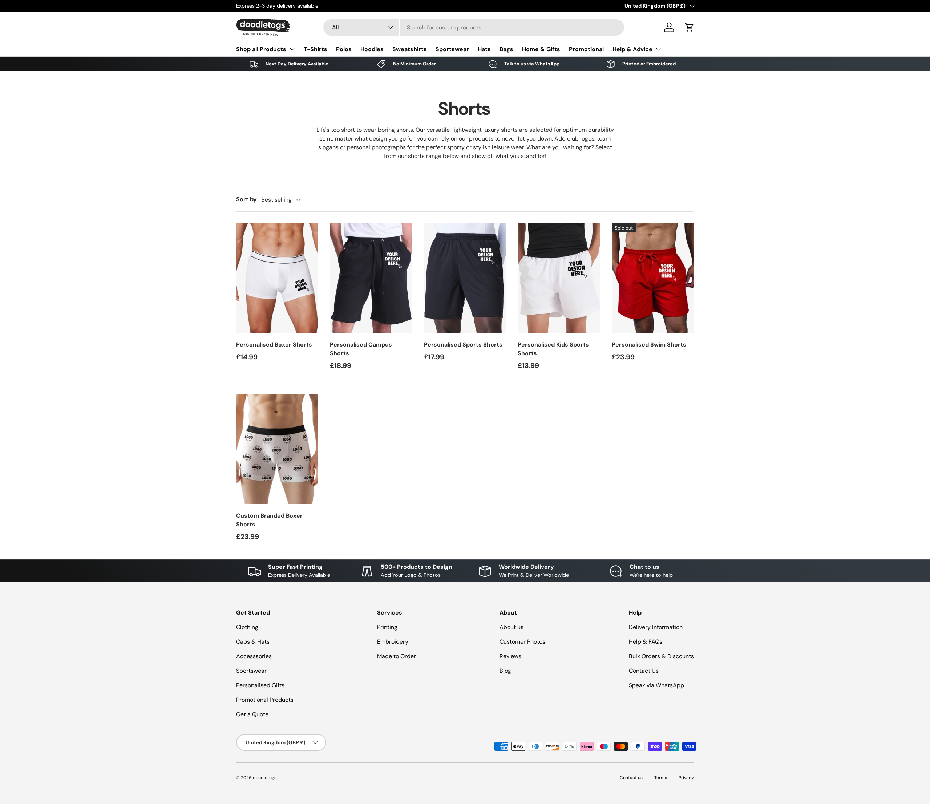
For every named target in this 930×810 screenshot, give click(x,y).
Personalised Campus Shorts (361, 349)
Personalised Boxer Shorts (274, 344)
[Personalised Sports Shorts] (465, 278)
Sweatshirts (409, 49)
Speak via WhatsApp (656, 685)
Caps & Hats (253, 641)
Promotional (586, 49)
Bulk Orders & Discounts (661, 656)
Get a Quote (252, 714)
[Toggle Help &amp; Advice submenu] (658, 49)
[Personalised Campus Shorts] (371, 278)
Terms (660, 778)
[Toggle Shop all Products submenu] (292, 49)
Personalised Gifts (260, 685)
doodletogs (264, 778)
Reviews (510, 656)
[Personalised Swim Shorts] (653, 278)
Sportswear (452, 49)
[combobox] (473, 27)
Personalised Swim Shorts (649, 344)
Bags (506, 49)
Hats (484, 49)
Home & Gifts (541, 49)
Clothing (247, 627)
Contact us (631, 778)
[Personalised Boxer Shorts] (277, 278)
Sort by (246, 199)
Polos (344, 49)
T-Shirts (315, 49)
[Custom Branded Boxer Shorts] (277, 449)
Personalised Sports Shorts (463, 344)
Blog (505, 671)
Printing (387, 627)
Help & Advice (632, 49)
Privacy (686, 778)
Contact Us (644, 671)
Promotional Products (265, 700)
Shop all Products (261, 49)
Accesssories (254, 656)
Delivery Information (656, 627)
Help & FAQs (645, 641)
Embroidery (392, 641)
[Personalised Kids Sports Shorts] (559, 278)
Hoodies (372, 49)
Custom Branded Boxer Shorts (269, 520)
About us (511, 627)
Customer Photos (522, 641)
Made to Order (396, 656)
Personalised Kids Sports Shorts (553, 349)
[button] (690, 27)
